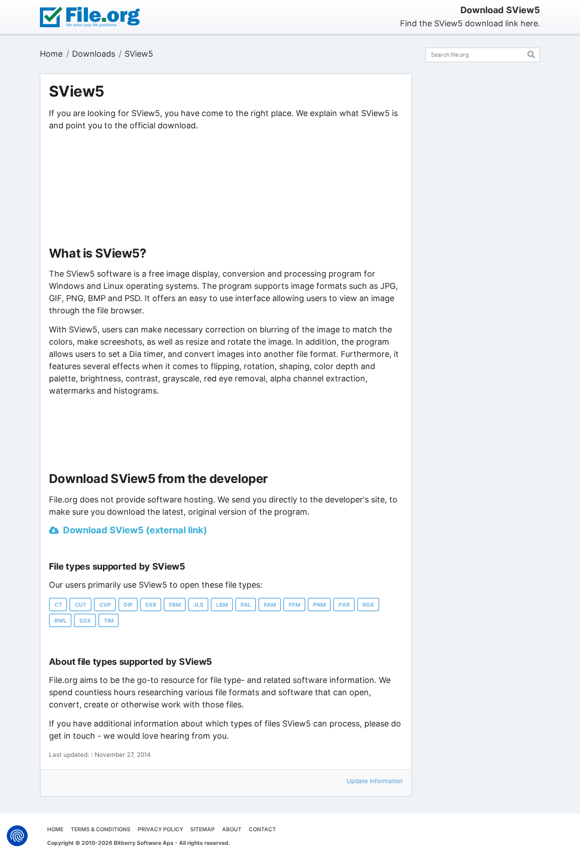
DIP (128, 604)
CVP (105, 604)
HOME (55, 829)
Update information (375, 781)
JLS (198, 604)
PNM (319, 604)
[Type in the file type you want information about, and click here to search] (531, 53)
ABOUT (232, 829)
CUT (81, 604)
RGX (368, 604)
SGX (85, 620)
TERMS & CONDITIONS (100, 829)
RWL (60, 620)
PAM (270, 604)
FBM (175, 604)
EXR (150, 604)
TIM (109, 620)
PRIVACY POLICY (160, 829)
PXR (344, 604)
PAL (246, 604)
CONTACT (262, 829)
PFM (294, 604)
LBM (222, 604)
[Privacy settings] (17, 835)
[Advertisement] (226, 189)
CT (58, 604)
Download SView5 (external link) (135, 530)
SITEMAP (202, 829)
